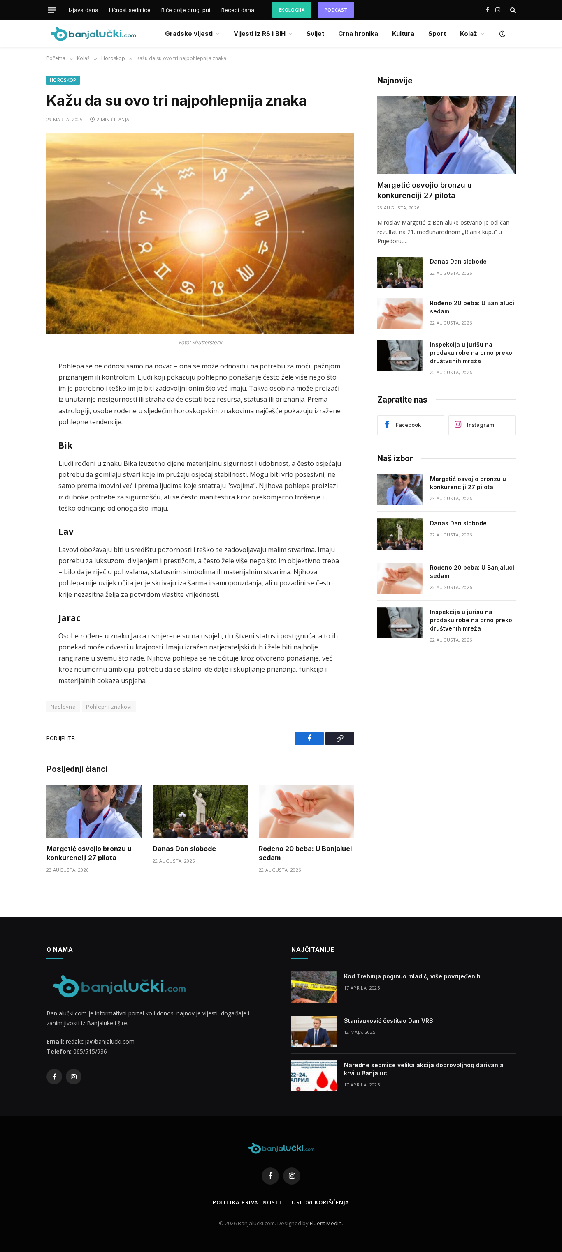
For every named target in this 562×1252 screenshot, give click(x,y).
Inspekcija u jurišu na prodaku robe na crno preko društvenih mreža (471, 352)
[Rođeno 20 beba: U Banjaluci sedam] (306, 811)
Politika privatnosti (247, 1202)
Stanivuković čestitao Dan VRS (388, 1020)
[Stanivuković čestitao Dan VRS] (314, 1031)
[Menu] (52, 10)
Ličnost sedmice (130, 10)
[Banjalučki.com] (92, 33)
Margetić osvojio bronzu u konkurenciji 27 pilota (89, 853)
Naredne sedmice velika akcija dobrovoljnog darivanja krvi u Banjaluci (424, 1069)
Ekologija (291, 10)
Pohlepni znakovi (109, 706)
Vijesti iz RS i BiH (260, 33)
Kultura (403, 33)
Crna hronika (358, 33)
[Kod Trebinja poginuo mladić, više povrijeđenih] (314, 987)
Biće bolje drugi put (186, 10)
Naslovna (63, 706)
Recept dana (237, 10)
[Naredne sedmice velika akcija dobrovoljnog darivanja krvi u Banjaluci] (314, 1075)
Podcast (336, 10)
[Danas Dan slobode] (200, 811)
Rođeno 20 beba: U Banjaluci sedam (305, 853)
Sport (437, 33)
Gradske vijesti (189, 33)
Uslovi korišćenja (320, 1202)
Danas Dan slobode (184, 849)
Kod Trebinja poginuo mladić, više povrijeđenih (412, 976)
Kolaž (468, 33)
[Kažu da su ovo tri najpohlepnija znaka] (200, 233)
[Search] (512, 10)
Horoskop (63, 80)
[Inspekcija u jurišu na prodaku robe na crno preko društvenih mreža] (400, 355)
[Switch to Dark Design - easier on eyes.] (501, 33)
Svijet (315, 33)
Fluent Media (326, 1223)
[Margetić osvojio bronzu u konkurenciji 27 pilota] (94, 811)
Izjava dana (83, 10)
